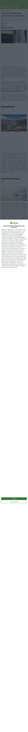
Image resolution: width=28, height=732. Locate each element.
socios (15, 229)
